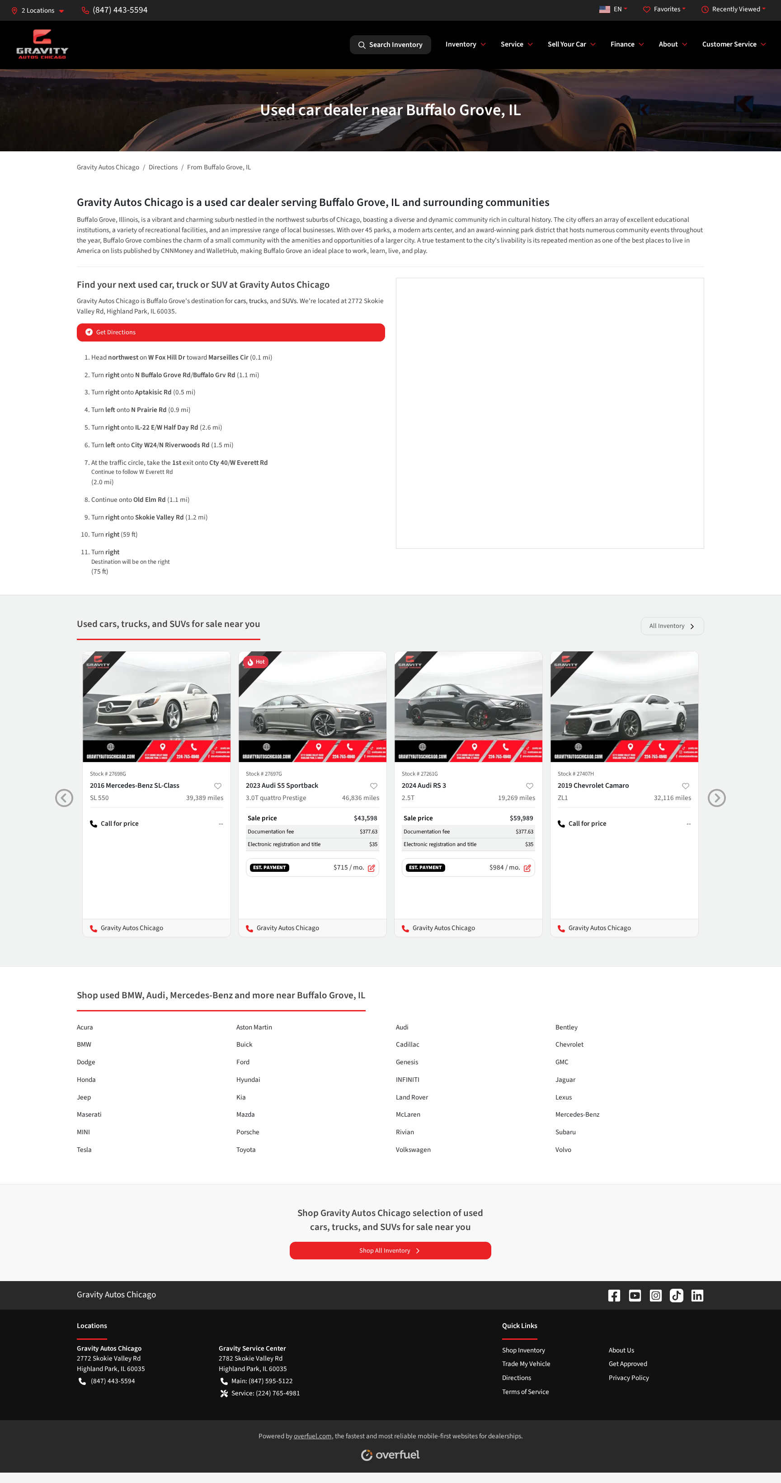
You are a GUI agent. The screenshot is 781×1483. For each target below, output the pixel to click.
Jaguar (565, 1080)
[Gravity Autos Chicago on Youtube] (631, 1294)
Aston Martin (254, 1027)
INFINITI (407, 1080)
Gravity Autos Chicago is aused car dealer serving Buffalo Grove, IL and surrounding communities (313, 202)
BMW (84, 1044)
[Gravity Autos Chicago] (42, 44)
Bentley (566, 1027)
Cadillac (407, 1044)
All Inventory (667, 626)
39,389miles (204, 798)
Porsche (247, 1132)
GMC (562, 1062)
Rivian (405, 1132)
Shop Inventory (523, 1350)
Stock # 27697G (264, 774)
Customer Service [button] (729, 44)
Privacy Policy (629, 1378)
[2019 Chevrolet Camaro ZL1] (624, 706)
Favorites (667, 9)
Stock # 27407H (576, 774)
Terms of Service (525, 1392)
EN (618, 9)
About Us (621, 1350)
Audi (402, 1027)
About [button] (668, 44)
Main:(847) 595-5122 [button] (262, 1381)
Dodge (86, 1062)
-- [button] (221, 823)
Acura (85, 1027)
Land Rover (412, 1097)
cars (240, 301)
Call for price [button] (120, 823)
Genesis (407, 1062)
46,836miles (360, 798)
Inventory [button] (461, 44)
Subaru (565, 1132)
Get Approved (628, 1364)
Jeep (84, 1097)
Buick (244, 1044)
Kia (241, 1097)
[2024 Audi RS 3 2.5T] (468, 706)
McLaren (408, 1114)
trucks (258, 301)
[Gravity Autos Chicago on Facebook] (610, 1294)
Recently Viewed (736, 9)
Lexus (563, 1097)
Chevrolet (569, 1044)
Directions (516, 1378)
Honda (86, 1080)
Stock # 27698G (108, 774)
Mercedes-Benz (577, 1114)
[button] (41, 10)
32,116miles (672, 798)
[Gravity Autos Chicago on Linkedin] (693, 1294)
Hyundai (248, 1080)
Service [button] (512, 44)
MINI (83, 1132)
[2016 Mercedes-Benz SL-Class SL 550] (157, 706)
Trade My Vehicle (526, 1364)
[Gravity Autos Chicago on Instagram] (652, 1294)
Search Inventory (396, 45)
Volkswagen (413, 1150)
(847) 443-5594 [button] (120, 10)
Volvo (563, 1150)
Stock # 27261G (420, 774)
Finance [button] (623, 44)
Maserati (89, 1114)
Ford (242, 1062)
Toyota (246, 1150)
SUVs (289, 301)
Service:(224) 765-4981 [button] (265, 1393)
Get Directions (116, 332)
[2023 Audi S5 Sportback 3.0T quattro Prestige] (312, 706)
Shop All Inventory (384, 1250)
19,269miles (516, 798)
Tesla (84, 1150)
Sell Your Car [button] (567, 44)
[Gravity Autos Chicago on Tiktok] (673, 1294)
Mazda (245, 1114)
